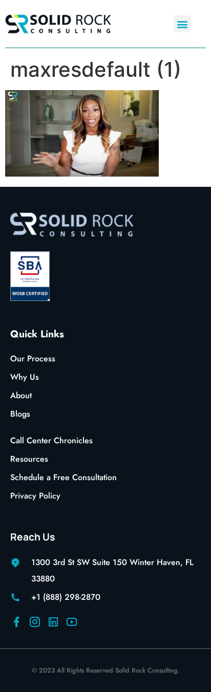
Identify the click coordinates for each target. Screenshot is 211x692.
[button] (182, 23)
